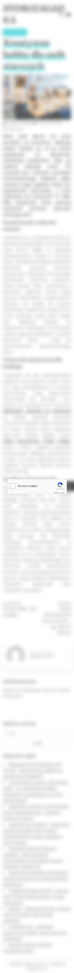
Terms (62, 493)
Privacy (56, 493)
